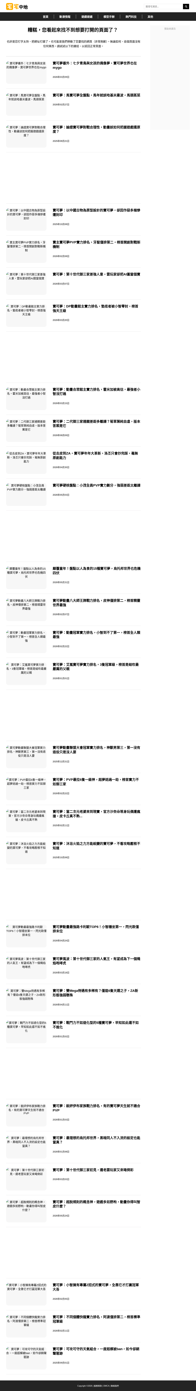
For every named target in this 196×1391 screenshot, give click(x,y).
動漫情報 (64, 16)
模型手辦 (109, 16)
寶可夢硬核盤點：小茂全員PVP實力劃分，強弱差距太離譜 (96, 485)
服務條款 (98, 1386)
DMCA (106, 1386)
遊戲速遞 (86, 16)
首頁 (45, 16)
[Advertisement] (170, 78)
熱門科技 (131, 16)
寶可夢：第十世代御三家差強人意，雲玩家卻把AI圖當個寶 (96, 274)
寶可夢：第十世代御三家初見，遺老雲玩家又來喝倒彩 (93, 1170)
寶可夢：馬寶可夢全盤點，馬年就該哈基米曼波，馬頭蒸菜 (96, 95)
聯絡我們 (115, 1386)
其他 (150, 16)
